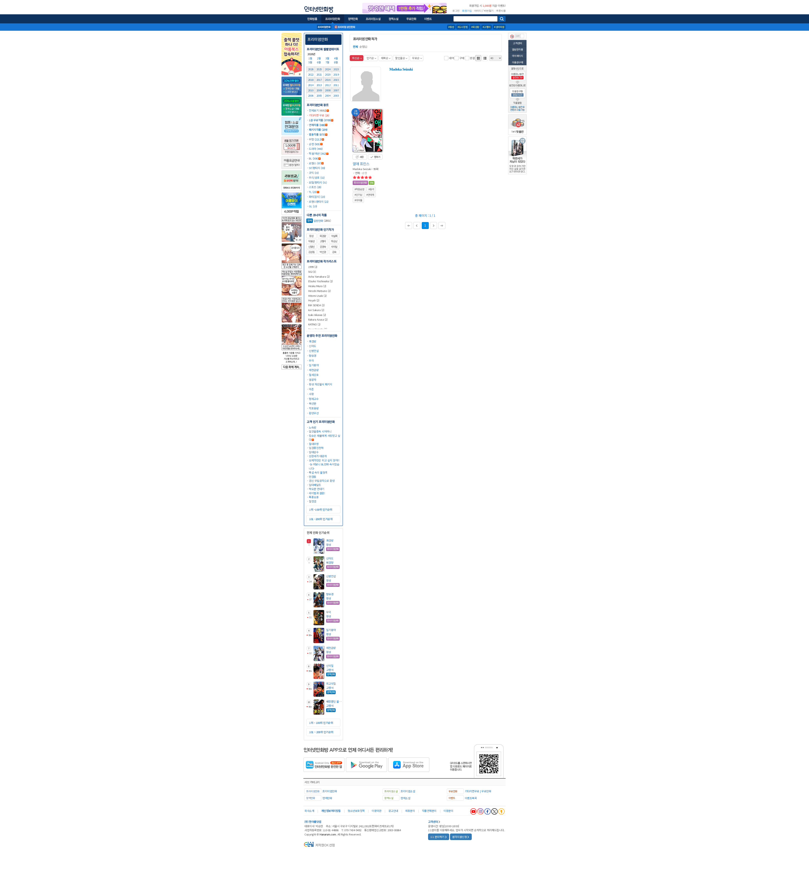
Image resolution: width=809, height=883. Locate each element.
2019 (336, 74)
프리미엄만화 (317, 39)
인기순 (370, 58)
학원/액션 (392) (317, 154)
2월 (319, 58)
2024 (327, 69)
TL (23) (313, 192)
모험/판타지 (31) (318, 182)
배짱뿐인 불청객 (335, 701)
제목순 (384, 58)
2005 (319, 95)
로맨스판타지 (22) (318, 202)
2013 (319, 85)
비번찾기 (489, 10)
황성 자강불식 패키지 (320, 384)
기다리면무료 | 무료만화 (478, 791)
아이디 (478, 10)
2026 (310, 69)
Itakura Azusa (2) (318, 319)
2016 (327, 80)
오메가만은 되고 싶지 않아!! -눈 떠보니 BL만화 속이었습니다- (324, 464)
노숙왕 (312, 427)
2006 (310, 95)
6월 (319, 62)
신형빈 (311, 247)
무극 (311, 360)
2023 (336, 69)
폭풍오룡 (314, 497)
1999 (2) (312, 267)
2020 (327, 74)
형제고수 (314, 399)
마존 (311, 389)
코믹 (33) (314, 173)
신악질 (330, 666)
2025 (319, 69)
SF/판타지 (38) (317, 168)
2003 (336, 95)
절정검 (312, 501)
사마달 (334, 247)
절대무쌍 (314, 444)
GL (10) (313, 206)
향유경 (312, 356)
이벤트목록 (471, 798)
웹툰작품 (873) (317, 134)
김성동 (311, 252)
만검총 (312, 477)
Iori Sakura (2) (316, 310)
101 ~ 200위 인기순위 (321, 732)
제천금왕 (314, 370)
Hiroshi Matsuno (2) (319, 291)
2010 (310, 90)
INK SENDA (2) (316, 305)
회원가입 (467, 10)
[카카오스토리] (501, 811)
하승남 (334, 241)
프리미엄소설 (407, 791)
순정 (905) (314, 144)
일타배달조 (315, 485)
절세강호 (314, 375)
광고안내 (393, 811)
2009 (319, 90)
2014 (310, 85)
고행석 (323, 241)
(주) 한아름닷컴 (312, 822)
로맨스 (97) (315, 163)
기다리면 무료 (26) (319, 115)
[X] (494, 811)
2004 (327, 95)
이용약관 (376, 811)
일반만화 (315, 221)
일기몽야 (314, 365)
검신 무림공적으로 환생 (322, 481)
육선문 (312, 403)
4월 (336, 58)
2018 (310, 80)
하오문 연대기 (316, 489)
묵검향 (323, 236)
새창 (361, 156)
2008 (327, 90)
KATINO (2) (314, 324)
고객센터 (517, 43)
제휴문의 (410, 811)
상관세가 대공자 (318, 456)
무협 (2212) (315, 139)
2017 (319, 80)
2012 (327, 85)
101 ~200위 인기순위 (320, 519)
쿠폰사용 (501, 10)
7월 (327, 62)
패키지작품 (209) (318, 130)
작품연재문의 (429, 811)
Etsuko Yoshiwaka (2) (320, 281)
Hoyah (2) (313, 300)
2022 (310, 74)
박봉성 (311, 241)
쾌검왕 (312, 341)
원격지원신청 (459, 837)
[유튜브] (473, 811)
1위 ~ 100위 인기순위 (321, 723)
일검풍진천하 (316, 448)
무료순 (415, 58)
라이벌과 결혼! (317, 493)
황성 (311, 236)
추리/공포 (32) (316, 178)
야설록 (334, 236)
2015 (336, 80)
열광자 (312, 380)
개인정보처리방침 (331, 811)
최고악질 (331, 684)
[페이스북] (487, 811)
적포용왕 (314, 408)
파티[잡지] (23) (317, 197)
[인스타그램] (480, 811)
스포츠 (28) (315, 187)
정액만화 (327, 798)
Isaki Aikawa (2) (317, 315)
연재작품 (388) (317, 125)
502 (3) (312, 272)
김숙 (334, 252)
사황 (311, 394)
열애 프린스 (361, 163)
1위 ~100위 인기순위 (320, 509)
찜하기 (376, 156)
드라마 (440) (316, 149)
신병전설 (314, 351)
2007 (336, 90)
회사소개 (309, 811)
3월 (327, 58)
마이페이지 (517, 55)
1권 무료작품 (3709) (320, 120)
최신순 (355, 58)
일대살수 (314, 452)
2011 (336, 85)
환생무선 (314, 413)
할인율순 (400, 58)
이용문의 (448, 811)
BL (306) (313, 158)
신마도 (312, 346)
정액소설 (405, 798)
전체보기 (314, 110)
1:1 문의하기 (437, 837)
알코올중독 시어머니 (320, 431)
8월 (336, 62)
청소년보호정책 (356, 811)
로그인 (456, 10)
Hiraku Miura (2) (317, 286)
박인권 (323, 252)
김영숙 (323, 247)
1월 (310, 58)
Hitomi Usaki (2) (317, 296)
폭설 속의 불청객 (318, 472)
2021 (319, 74)
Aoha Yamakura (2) (319, 276)
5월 (310, 62)
